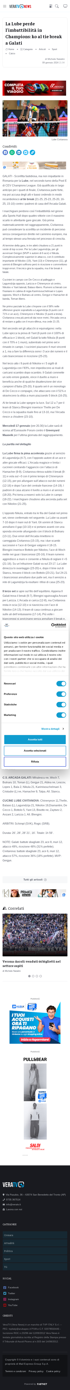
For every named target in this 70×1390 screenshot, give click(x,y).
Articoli (42, 49)
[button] (59, 6)
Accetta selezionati (35, 750)
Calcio (12, 53)
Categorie (28, 49)
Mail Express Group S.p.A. (34, 1363)
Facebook (13, 1287)
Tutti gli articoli (33, 879)
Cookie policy (53, 1371)
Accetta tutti (35, 739)
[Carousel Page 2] (33, 976)
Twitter (11, 1293)
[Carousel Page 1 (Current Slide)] (29, 976)
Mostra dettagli (50, 728)
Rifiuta (35, 761)
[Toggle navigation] (5, 6)
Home (11, 49)
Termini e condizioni (15, 1371)
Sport (54, 49)
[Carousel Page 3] (37, 976)
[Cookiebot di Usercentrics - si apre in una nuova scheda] (51, 625)
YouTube (13, 1305)
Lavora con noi (14, 1209)
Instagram (13, 1299)
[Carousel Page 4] (40, 976)
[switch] (61, 694)
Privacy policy (36, 1371)
